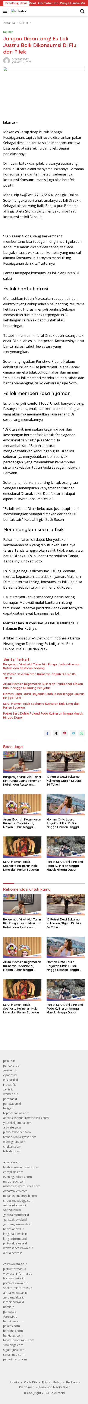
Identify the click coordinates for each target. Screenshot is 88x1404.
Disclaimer (26, 1387)
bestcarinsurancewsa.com (21, 1167)
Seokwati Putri (20, 59)
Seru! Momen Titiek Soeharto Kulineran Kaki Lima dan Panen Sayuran (41, 705)
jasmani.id (10, 1070)
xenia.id (8, 1089)
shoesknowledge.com (18, 1201)
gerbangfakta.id (14, 1297)
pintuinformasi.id (14, 1269)
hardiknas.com (13, 1321)
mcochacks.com (14, 1181)
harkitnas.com (13, 1335)
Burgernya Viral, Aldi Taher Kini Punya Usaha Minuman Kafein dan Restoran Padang (41, 666)
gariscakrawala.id (15, 1219)
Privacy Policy (52, 1382)
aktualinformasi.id (15, 1205)
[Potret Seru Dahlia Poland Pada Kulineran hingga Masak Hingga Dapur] (66, 847)
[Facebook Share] (47, 733)
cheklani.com (12, 1146)
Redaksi (72, 1382)
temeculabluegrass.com (19, 1137)
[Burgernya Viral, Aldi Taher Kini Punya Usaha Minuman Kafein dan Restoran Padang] (22, 762)
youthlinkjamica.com (17, 1123)
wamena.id (10, 1094)
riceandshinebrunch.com (20, 1196)
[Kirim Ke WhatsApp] (81, 733)
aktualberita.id (12, 1253)
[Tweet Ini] (56, 733)
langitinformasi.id (15, 1239)
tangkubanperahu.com (18, 1340)
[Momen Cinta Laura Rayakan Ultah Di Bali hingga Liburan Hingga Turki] (66, 804)
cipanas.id (10, 1075)
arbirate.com (12, 1127)
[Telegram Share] (73, 733)
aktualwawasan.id (15, 1293)
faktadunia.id (12, 1210)
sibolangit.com (13, 1345)
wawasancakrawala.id (18, 1248)
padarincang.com (15, 1359)
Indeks (14, 1382)
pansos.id (9, 1312)
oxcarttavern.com (15, 1191)
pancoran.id (11, 1065)
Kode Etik (30, 1382)
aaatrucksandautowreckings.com (26, 1118)
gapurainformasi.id (16, 1215)
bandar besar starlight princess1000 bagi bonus (35, 1037)
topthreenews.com (16, 1113)
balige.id (8, 1108)
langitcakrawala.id (15, 1234)
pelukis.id (9, 1061)
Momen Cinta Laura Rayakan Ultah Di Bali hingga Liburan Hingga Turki (44, 696)
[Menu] (6, 11)
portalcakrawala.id (15, 1283)
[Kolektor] (18, 11)
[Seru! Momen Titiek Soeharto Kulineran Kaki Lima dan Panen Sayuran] (22, 847)
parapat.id (10, 1099)
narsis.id (8, 1307)
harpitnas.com (13, 1331)
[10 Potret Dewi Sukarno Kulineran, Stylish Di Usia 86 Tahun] (66, 762)
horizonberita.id (14, 1278)
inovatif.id (9, 1085)
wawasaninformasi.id (17, 1273)
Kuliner (8, 32)
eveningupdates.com (17, 1177)
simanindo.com (13, 1355)
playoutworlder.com (17, 1132)
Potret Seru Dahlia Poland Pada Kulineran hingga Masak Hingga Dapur (43, 715)
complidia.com (13, 1172)
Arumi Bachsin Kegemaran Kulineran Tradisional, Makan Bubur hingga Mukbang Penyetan (43, 686)
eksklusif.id (10, 1080)
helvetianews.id (13, 1229)
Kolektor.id (57, 1393)
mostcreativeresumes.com (21, 1186)
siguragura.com (14, 1350)
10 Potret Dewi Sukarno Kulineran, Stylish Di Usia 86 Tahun (39, 676)
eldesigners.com (14, 1142)
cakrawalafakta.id (15, 1264)
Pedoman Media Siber (54, 1387)
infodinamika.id (13, 1302)
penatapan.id (12, 1104)
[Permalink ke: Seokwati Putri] (6, 60)
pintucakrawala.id (15, 1243)
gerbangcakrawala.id (17, 1224)
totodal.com (11, 1151)
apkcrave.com (12, 1162)
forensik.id (10, 1316)
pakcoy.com (11, 1326)
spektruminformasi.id (17, 1288)
